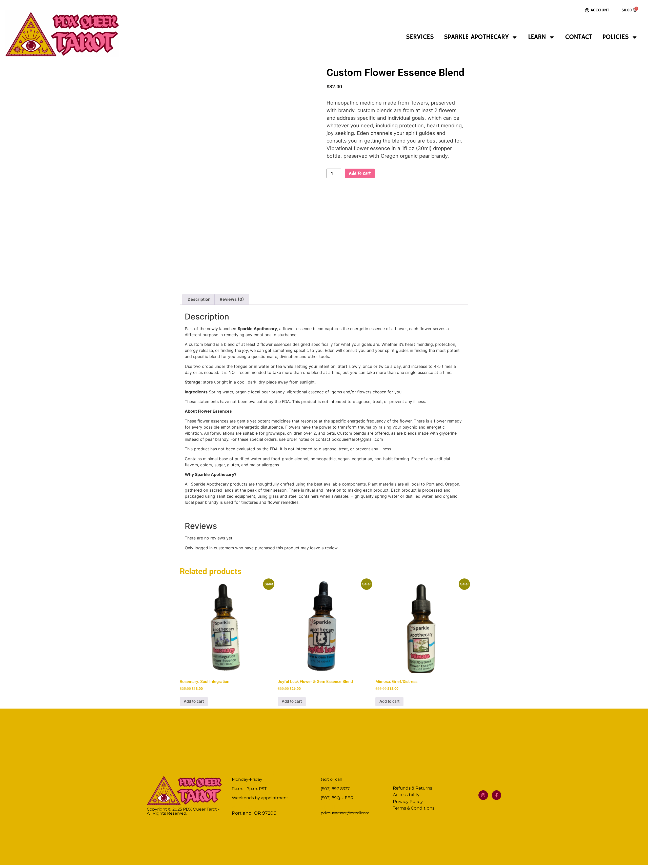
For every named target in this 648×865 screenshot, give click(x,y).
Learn (537, 37)
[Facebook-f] (496, 795)
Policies (615, 37)
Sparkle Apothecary (476, 37)
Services (420, 37)
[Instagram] (483, 795)
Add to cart (360, 173)
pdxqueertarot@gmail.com (345, 813)
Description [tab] (199, 299)
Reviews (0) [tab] (232, 299)
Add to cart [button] (194, 701)
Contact (578, 37)
